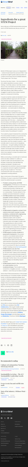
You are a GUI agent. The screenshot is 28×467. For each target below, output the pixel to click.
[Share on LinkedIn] (11, 345)
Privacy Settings (18, 445)
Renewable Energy (11, 396)
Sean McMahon (5, 378)
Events (13, 7)
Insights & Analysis (19, 426)
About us (3, 424)
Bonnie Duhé (4, 387)
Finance (17, 7)
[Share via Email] (1, 345)
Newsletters (17, 424)
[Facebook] (1, 418)
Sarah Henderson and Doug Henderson (10, 368)
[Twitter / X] (5, 418)
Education (8, 7)
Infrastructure (3, 379)
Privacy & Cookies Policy (20, 441)
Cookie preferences (5, 460)
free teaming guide (21, 247)
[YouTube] (11, 418)
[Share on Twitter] (5, 345)
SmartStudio (3, 445)
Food (22, 7)
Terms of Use (17, 438)
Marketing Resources (5, 441)
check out (5, 325)
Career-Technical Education (6, 39)
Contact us (3, 426)
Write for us (3, 428)
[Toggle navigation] (26, 2)
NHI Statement (18, 447)
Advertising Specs (5, 443)
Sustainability (10, 379)
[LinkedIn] (8, 418)
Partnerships (3, 438)
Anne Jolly (4, 35)
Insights (22, 387)
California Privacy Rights (20, 443)
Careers (2, 430)
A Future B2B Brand (5, 432)
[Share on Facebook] (8, 345)
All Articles (3, 12)
